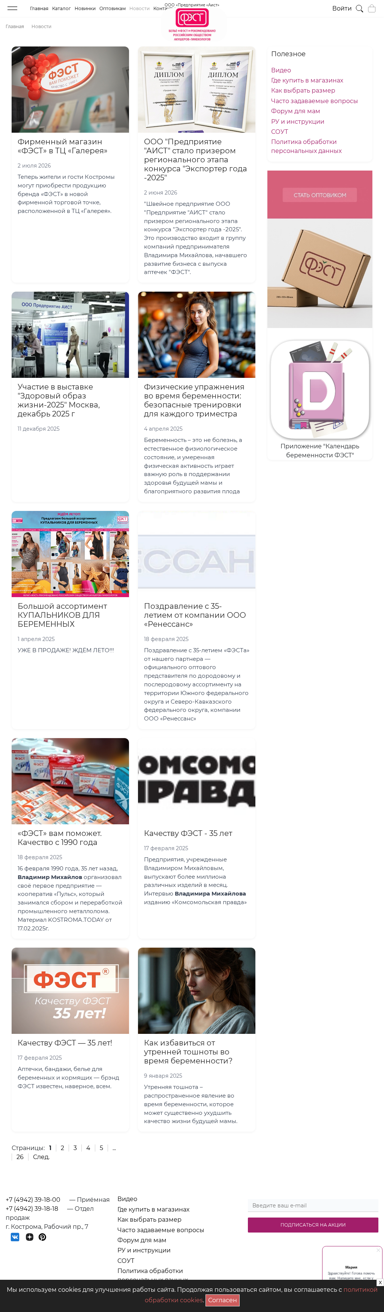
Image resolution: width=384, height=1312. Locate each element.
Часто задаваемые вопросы (314, 101)
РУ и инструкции (297, 121)
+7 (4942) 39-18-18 (32, 1208)
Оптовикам (112, 8)
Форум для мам (295, 111)
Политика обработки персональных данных (152, 1275)
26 (20, 1157)
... (114, 1148)
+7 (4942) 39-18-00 (33, 1199)
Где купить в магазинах (307, 80)
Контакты (164, 8)
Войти (342, 8)
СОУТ (279, 131)
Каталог (61, 8)
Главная (39, 8)
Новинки (85, 8)
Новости (139, 8)
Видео (281, 70)
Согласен (224, 1299)
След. (41, 1157)
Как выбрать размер (303, 90)
